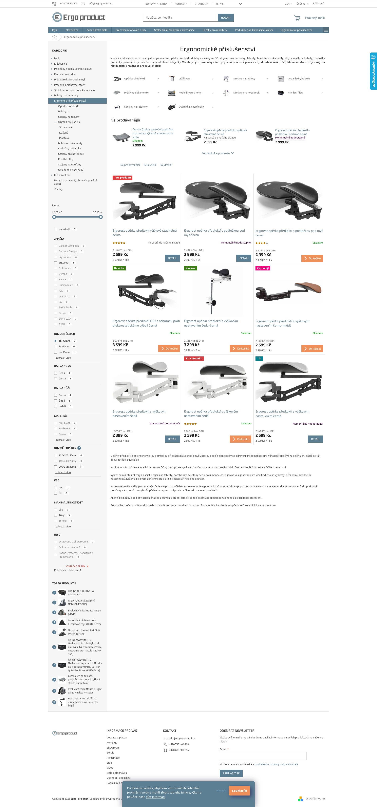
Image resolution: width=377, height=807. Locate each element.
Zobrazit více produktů (216, 153)
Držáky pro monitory (66, 95)
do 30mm (67, 352)
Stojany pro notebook (71, 154)
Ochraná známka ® (72, 547)
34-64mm (67, 347)
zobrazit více (63, 358)
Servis (219, 4)
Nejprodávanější (130, 165)
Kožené (63, 133)
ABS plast (67, 423)
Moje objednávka (117, 773)
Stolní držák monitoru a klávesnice (74, 90)
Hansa (65, 280)
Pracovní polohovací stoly (69, 85)
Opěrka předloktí (68, 106)
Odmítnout (221, 790)
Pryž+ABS (67, 429)
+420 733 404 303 (179, 744)
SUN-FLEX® (67, 319)
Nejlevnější (150, 165)
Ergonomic (68, 257)
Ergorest (66, 263)
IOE (63, 291)
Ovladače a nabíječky (70, 170)
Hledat (226, 17)
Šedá (64, 373)
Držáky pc (64, 112)
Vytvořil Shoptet (315, 799)
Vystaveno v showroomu (76, 542)
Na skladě (67, 229)
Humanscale (68, 285)
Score (65, 313)
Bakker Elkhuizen (71, 246)
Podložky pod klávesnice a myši (73, 69)
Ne (63, 493)
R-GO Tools (68, 307)
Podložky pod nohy (69, 149)
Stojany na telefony (69, 165)
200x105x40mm (70, 467)
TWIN (64, 324)
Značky (58, 189)
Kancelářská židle (64, 74)
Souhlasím (239, 791)
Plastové (64, 138)
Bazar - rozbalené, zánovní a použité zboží (75, 182)
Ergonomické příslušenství (70, 101)
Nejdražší (166, 165)
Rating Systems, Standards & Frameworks (76, 555)
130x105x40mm (70, 455)
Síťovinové (65, 127)
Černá (65, 379)
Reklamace (113, 758)
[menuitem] (55, 30)
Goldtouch (67, 268)
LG (63, 302)
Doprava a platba (156, 4)
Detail (172, 258)
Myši (57, 58)
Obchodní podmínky (118, 778)
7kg (63, 510)
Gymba (65, 274)
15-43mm (67, 341)
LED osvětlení (62, 175)
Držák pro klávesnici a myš (69, 80)
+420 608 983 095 (179, 750)
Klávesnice (60, 64)
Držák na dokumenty (70, 143)
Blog (109, 763)
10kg (64, 515)
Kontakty (181, 4)
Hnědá (65, 406)
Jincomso (67, 296)
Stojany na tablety (69, 117)
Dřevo (65, 434)
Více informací (155, 797)
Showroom (201, 4)
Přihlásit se (231, 773)
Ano (63, 488)
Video (110, 768)
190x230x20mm (70, 461)
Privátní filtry (65, 159)
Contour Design (70, 251)
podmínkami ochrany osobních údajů (276, 764)
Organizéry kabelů (69, 122)
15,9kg (65, 521)
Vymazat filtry (75, 566)
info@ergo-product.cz (182, 738)
